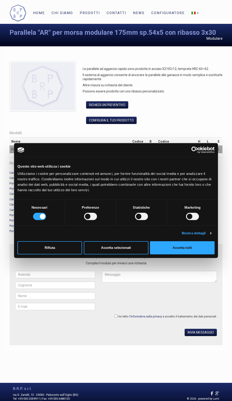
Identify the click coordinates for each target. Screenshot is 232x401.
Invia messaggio (201, 332)
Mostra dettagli (194, 233)
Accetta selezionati (116, 248)
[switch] (90, 216)
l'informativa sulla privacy (145, 316)
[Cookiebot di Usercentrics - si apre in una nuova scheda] (195, 149)
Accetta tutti (182, 248)
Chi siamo (62, 13)
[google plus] (217, 394)
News (139, 13)
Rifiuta (50, 248)
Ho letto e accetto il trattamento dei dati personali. (167, 316)
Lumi (216, 398)
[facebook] (211, 394)
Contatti (116, 13)
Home (39, 13)
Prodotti (90, 13)
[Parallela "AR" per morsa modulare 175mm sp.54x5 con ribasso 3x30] (43, 87)
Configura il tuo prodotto (111, 120)
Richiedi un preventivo (107, 105)
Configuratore (168, 13)
